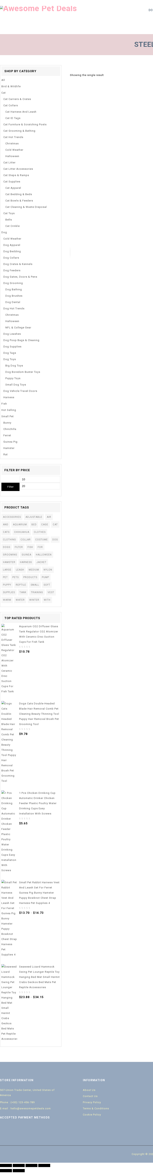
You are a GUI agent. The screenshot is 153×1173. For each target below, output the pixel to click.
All (3, 80)
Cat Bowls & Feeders (19, 200)
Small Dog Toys (15, 384)
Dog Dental (12, 302)
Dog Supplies (12, 346)
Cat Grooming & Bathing (19, 130)
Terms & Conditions (96, 1108)
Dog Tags (9, 352)
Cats (6, 532)
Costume (41, 539)
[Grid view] (108, 75)
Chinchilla (9, 429)
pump (45, 577)
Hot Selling (8, 410)
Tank (23, 592)
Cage (44, 524)
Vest (51, 592)
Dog (4, 232)
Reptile (21, 584)
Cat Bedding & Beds (18, 194)
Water (20, 599)
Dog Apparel (11, 245)
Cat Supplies (11, 181)
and (5, 524)
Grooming (10, 554)
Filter (10, 486)
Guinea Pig (10, 441)
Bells (8, 219)
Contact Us (90, 1096)
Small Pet (7, 416)
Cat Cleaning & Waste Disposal (26, 206)
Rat (5, 454)
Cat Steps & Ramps (16, 175)
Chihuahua (21, 532)
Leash (20, 569)
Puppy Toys (13, 378)
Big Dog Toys (14, 365)
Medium (34, 569)
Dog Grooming (13, 283)
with (47, 599)
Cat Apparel (13, 187)
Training (37, 592)
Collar (26, 539)
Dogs (6, 547)
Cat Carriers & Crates (17, 99)
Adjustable (34, 517)
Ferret (7, 435)
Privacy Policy (92, 1102)
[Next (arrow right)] (19, 1170)
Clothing (9, 539)
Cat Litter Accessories (18, 168)
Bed (34, 524)
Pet (5, 577)
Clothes (40, 532)
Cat (3, 92)
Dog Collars (11, 257)
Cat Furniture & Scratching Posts (25, 124)
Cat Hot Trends (13, 137)
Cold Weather (14, 149)
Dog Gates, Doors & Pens (20, 276)
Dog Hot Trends (14, 308)
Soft (47, 584)
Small (35, 584)
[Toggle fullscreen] (31, 1165)
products (30, 577)
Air (49, 517)
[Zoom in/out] (44, 1165)
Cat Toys (9, 213)
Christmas (12, 143)
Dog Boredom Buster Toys (22, 371)
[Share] (19, 1165)
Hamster (9, 448)
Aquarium (20, 524)
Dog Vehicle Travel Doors (20, 390)
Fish (4, 403)
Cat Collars (10, 105)
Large (7, 569)
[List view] (114, 75)
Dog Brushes (14, 295)
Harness (8, 397)
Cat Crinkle (12, 225)
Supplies (9, 592)
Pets (15, 577)
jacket (41, 562)
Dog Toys (9, 359)
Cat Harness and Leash (20, 111)
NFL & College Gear (18, 327)
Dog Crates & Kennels (17, 264)
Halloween (12, 156)
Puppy (7, 584)
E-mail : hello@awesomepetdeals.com (25, 1108)
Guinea (26, 554)
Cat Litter (9, 162)
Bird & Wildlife (11, 86)
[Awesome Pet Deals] (38, 8)
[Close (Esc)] (6, 1165)
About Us (89, 1090)
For (40, 547)
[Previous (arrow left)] (6, 1170)
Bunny (7, 422)
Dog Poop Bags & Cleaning (21, 340)
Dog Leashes (12, 333)
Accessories (12, 517)
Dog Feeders (12, 270)
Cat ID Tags (13, 118)
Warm (7, 599)
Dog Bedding (12, 251)
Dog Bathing (13, 289)
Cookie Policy (92, 1114)
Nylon (48, 569)
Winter (34, 599)
